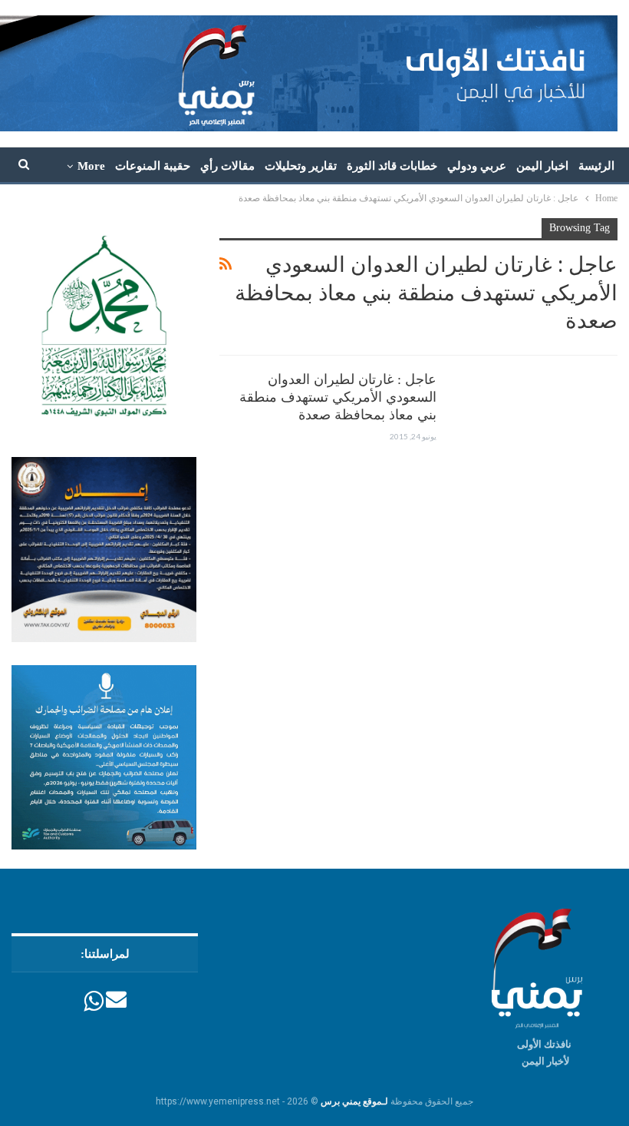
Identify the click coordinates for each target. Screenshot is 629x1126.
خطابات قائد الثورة (392, 166)
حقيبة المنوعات (152, 166)
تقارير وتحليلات (301, 166)
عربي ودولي (476, 166)
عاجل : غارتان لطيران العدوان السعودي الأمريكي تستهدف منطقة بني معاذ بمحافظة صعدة (337, 397)
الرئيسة (596, 166)
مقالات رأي (227, 166)
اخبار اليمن (542, 166)
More (91, 166)
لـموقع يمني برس (354, 1101)
